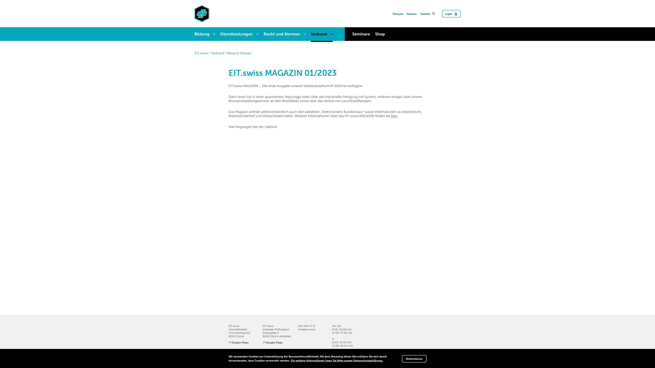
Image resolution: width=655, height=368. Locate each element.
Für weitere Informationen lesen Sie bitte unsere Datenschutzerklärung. (337, 360)
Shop (380, 34)
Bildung (201, 34)
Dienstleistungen (236, 34)
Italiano (412, 13)
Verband (319, 34)
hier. (394, 116)
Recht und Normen (282, 34)
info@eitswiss (306, 329)
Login (448, 13)
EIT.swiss (201, 53)
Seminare (361, 34)
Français (398, 13)
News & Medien (239, 53)
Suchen (425, 13)
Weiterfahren (414, 358)
